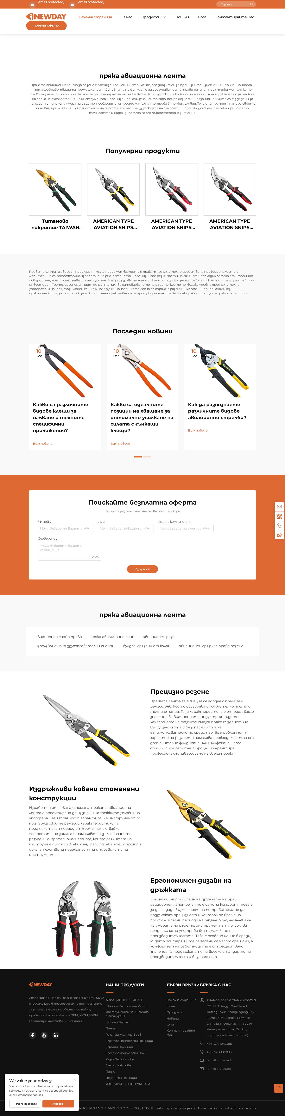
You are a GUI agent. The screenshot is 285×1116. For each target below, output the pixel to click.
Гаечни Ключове (118, 1065)
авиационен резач (160, 637)
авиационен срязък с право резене (211, 646)
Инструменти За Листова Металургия (127, 1014)
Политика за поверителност (227, 1108)
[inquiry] (279, 507)
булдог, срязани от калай (146, 646)
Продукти (151, 17)
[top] (278, 1088)
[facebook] (32, 1035)
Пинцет (112, 1028)
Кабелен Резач (117, 1022)
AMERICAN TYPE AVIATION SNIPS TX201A (113, 224)
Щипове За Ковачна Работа (128, 1006)
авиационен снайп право (58, 637)
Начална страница (95, 17)
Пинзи (110, 1071)
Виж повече (43, 443)
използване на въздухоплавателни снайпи (74, 646)
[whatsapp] (279, 534)
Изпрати (142, 569)
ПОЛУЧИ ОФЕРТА (46, 25)
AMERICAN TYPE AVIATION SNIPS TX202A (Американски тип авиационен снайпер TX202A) (171, 224)
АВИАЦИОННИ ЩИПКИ (124, 1000)
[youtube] (44, 1035)
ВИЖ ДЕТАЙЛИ (55, 189)
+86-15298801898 (219, 1052)
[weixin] (279, 516)
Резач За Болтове (120, 1059)
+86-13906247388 (219, 1043)
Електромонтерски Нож (125, 1053)
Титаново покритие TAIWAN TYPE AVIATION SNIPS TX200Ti (55, 224)
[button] (138, 456)
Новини (182, 17)
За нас (126, 17)
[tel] (279, 525)
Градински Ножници (121, 1078)
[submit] (251, 4)
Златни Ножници (119, 1047)
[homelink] (40, 984)
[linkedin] (55, 1035)
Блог (202, 17)
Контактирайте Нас (234, 17)
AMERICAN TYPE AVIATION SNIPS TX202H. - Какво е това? (229, 224)
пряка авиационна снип (112, 637)
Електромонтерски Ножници (129, 1041)
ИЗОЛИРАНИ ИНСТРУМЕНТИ (128, 1084)
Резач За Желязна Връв (123, 1034)
